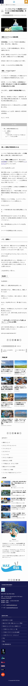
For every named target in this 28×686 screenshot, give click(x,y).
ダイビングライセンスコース (9, 445)
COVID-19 (19, 346)
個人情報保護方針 (7, 644)
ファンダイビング (7, 448)
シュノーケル (6, 454)
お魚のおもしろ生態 (7, 460)
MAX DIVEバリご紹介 (8, 620)
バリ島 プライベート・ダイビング (11, 635)
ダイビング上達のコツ (8, 457)
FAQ (4, 638)
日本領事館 (4, 161)
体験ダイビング (6, 442)
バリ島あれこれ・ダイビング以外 (10, 463)
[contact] (18, 340)
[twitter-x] (10, 340)
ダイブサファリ (6, 451)
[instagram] (13, 340)
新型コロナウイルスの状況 (8, 15)
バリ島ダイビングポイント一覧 (10, 629)
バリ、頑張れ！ (8, 131)
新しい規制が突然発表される (11, 128)
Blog (4, 641)
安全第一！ (8, 133)
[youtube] (15, 340)
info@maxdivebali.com (11, 605)
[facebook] (8, 340)
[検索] (20, 340)
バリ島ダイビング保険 (8, 469)
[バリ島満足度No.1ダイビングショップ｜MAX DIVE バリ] (14, 2)
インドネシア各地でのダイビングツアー (12, 472)
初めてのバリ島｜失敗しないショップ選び (12, 623)
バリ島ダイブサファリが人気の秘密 (11, 632)
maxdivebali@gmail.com (12, 607)
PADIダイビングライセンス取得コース (12, 626)
